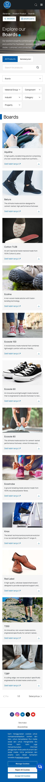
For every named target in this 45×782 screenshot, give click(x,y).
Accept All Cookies (22, 776)
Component (30, 89)
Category (29, 97)
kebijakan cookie (22, 757)
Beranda (6, 13)
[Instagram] (17, 714)
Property (8, 105)
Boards (8, 78)
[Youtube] (33, 714)
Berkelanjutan (25, 59)
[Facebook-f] (12, 714)
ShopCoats (29, 19)
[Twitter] (28, 714)
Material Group (11, 89)
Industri (8, 97)
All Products (10, 59)
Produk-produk (19, 13)
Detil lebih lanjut (11, 164)
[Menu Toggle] (41, 5)
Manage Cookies (22, 764)
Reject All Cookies (22, 770)
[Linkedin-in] (22, 714)
